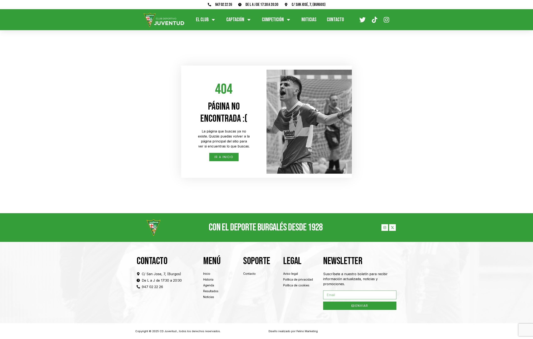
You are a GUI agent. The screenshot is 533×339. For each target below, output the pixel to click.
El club (202, 19)
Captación (235, 19)
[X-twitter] (392, 227)
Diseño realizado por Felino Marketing (293, 331)
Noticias (308, 19)
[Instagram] (384, 227)
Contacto (335, 19)
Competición (273, 19)
